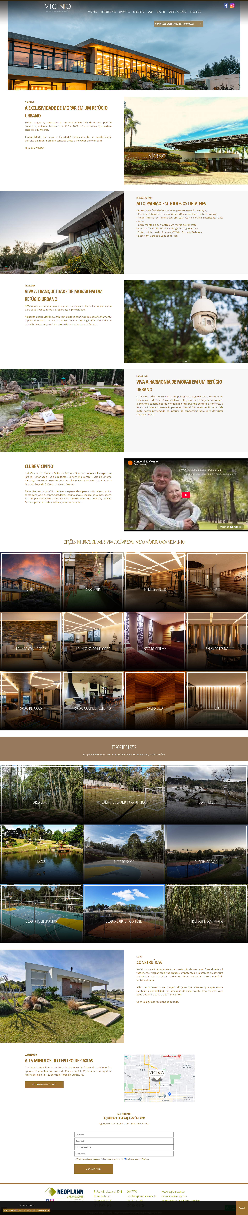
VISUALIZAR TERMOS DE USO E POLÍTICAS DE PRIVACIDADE (27, 1210)
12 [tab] (81, 1041)
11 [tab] (77, 1041)
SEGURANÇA (124, 11)
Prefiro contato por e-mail (113, 1159)
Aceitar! (242, 1208)
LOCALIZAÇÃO (195, 11)
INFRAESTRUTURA (108, 11)
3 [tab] (62, 272)
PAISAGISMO (138, 11)
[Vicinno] (58, 7)
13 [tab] (85, 1041)
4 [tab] (66, 272)
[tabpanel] (186, 141)
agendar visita (93, 1169)
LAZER (150, 11)
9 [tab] (69, 1041)
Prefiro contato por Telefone (137, 1159)
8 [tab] (66, 1041)
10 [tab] (73, 1041)
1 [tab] (186, 183)
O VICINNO (92, 11)
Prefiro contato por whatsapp (88, 1159)
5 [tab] (69, 272)
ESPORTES (161, 11)
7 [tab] (62, 1041)
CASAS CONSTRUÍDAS (178, 11)
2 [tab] (58, 272)
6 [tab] (58, 1041)
